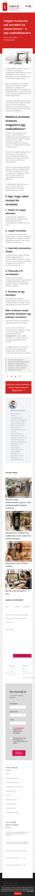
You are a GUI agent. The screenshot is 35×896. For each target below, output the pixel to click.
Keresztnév (14, 711)
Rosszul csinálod (11, 799)
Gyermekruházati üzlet (13, 782)
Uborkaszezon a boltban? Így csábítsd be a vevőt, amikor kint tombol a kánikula (17, 843)
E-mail (12, 720)
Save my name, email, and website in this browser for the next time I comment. (16, 618)
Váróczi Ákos (13, 37)
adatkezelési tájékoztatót (18, 729)
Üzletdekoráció (10, 808)
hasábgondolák (10, 336)
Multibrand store (11, 791)
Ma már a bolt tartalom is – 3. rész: (16, 858)
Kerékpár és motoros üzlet (14, 787)
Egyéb (8, 774)
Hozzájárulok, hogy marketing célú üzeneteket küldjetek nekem (20, 740)
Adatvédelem (30, 891)
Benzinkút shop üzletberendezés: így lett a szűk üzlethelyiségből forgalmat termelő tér (17, 833)
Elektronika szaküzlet (12, 778)
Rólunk (8, 795)
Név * (7, 607)
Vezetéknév (14, 703)
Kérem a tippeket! (19, 753)
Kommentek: (9, 629)
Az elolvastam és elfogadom (18, 730)
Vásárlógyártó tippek (12, 812)
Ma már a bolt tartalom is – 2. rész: (16, 865)
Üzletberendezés (9, 40)
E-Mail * (16, 607)
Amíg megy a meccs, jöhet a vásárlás (16, 851)
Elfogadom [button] (17, 893)
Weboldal (26, 607)
